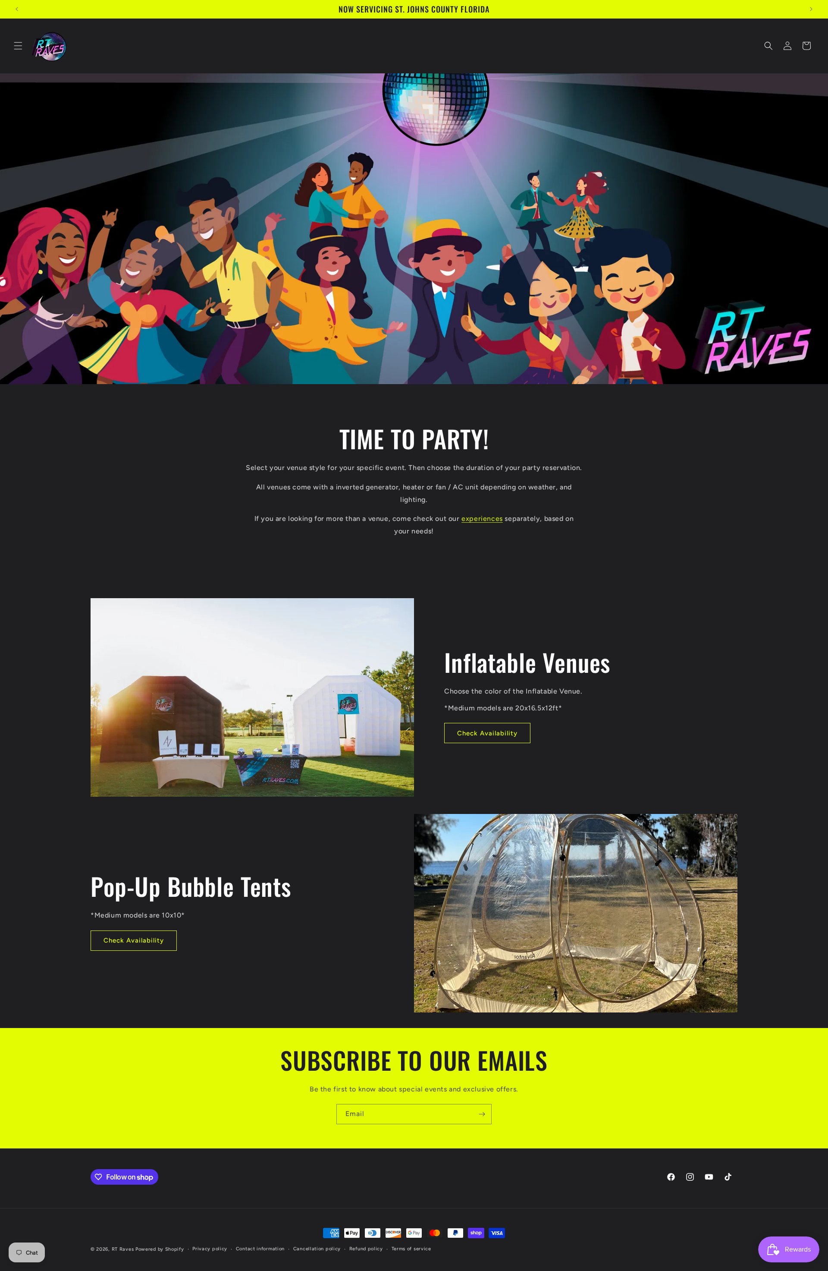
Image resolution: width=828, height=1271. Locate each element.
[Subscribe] (481, 1114)
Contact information (260, 1249)
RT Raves (123, 1249)
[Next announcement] (811, 9)
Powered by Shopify (159, 1249)
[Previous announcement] (16, 9)
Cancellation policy (317, 1249)
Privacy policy (209, 1249)
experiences (482, 518)
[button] (18, 45)
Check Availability (487, 733)
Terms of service (411, 1249)
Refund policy (366, 1249)
